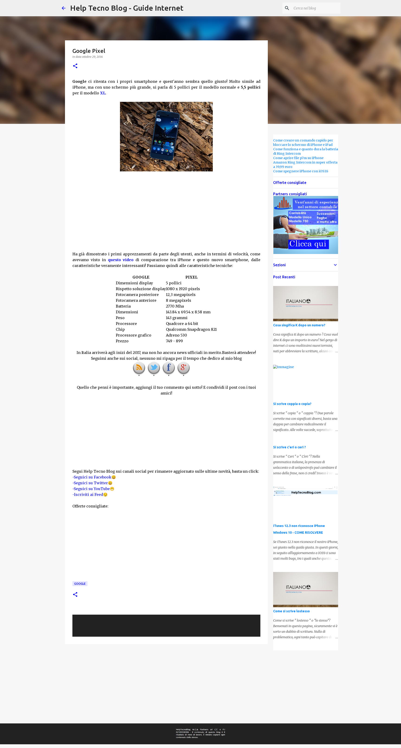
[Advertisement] (166, 217)
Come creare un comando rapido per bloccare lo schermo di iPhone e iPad (303, 142)
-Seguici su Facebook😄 (94, 477)
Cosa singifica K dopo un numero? (299, 325)
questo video (120, 259)
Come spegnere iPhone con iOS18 (300, 171)
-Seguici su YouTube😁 (93, 488)
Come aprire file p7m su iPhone (298, 158)
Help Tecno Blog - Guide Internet (126, 8)
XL (102, 93)
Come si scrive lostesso (291, 611)
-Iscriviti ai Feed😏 (90, 494)
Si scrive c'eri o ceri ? (289, 447)
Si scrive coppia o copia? (292, 404)
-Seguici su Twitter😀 (92, 483)
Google (80, 583)
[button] (75, 66)
